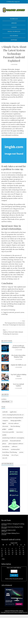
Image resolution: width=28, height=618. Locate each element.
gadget (4, 429)
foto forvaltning (15, 426)
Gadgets (14, 27)
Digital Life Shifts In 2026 (18, 365)
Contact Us (7, 610)
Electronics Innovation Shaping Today (18, 356)
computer (5, 420)
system (22, 312)
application (13, 412)
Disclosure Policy (14, 610)
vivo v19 (4, 458)
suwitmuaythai (15, 449)
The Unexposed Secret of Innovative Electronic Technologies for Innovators (14, 323)
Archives (3, 399)
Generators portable (8, 432)
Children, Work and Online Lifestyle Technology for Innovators (13, 332)
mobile (4, 435)
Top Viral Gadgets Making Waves (18, 375)
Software (14, 40)
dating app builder (15, 420)
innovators (19, 432)
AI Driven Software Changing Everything (18, 346)
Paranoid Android (15, 440)
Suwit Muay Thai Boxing (9, 452)
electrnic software (13, 423)
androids (11, 312)
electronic (5, 426)
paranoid (17, 312)
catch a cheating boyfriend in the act (13, 414)
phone (4, 443)
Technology (14, 19)
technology (4, 314)
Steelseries (5, 449)
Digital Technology (14, 31)
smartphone (5, 446)
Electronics (14, 35)
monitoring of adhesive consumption (13, 438)
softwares (14, 446)
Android (14, 23)
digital (4, 423)
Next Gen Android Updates (18, 385)
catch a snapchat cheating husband (12, 417)
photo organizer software (15, 443)
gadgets (10, 429)
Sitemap (21, 610)
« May (3, 559)
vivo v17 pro (14, 455)
